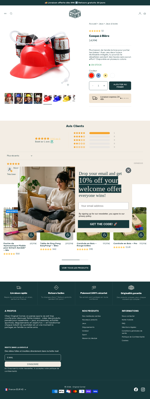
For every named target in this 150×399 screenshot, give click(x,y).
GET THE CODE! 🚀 (103, 224)
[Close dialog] (128, 170)
